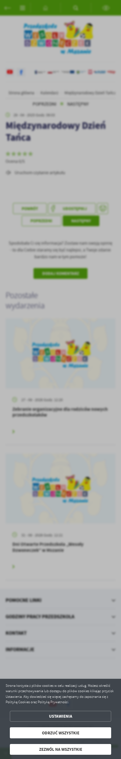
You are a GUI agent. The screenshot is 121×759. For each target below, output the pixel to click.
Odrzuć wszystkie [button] (60, 733)
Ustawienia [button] (60, 716)
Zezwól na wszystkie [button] (60, 749)
